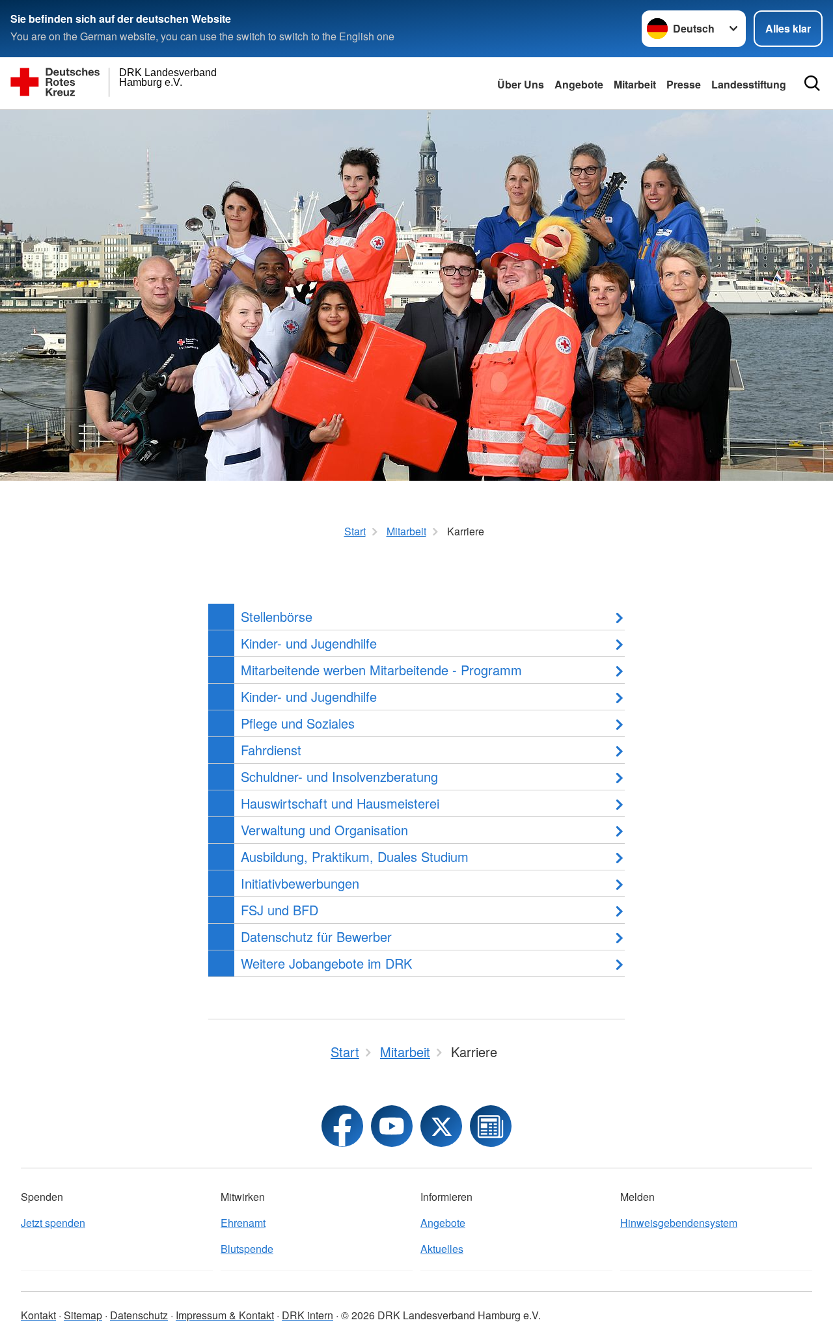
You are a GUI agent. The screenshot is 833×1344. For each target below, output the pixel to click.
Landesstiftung (748, 84)
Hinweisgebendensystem (678, 1222)
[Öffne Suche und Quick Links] (812, 83)
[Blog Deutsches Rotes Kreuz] (491, 1126)
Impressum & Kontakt (225, 1315)
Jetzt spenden (53, 1222)
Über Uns (520, 84)
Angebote (578, 84)
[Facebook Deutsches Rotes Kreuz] (342, 1126)
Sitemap (83, 1315)
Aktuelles (441, 1248)
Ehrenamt (243, 1222)
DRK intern (307, 1315)
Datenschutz (139, 1315)
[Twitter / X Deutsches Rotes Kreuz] (441, 1126)
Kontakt (38, 1315)
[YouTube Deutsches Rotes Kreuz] (392, 1126)
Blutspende (247, 1248)
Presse (683, 84)
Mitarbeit (635, 84)
